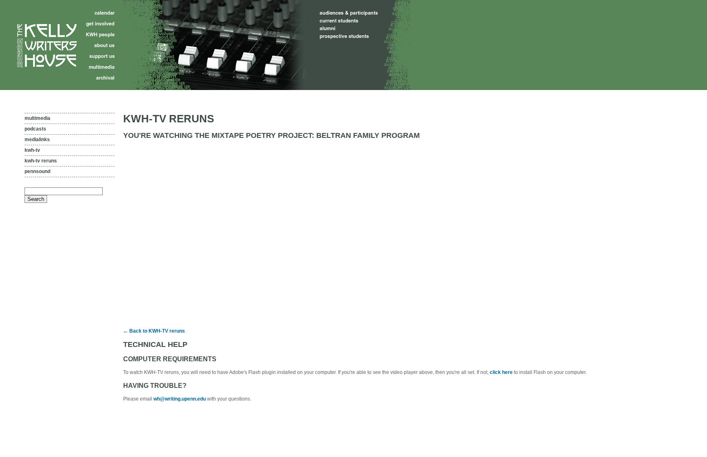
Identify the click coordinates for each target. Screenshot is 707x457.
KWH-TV (32, 150)
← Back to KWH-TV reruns (154, 331)
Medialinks (37, 139)
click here (501, 372)
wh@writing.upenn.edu (179, 399)
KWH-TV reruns (41, 161)
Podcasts (35, 129)
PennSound (37, 171)
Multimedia (37, 118)
